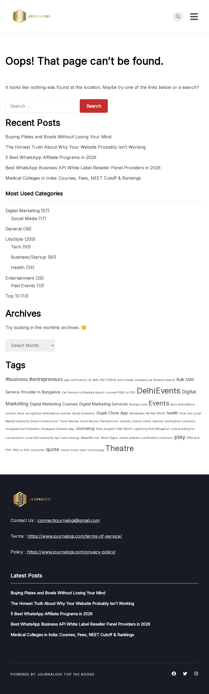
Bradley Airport (164, 380)
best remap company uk (134, 380)
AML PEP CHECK (104, 380)
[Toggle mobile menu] (194, 16)
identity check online (135, 421)
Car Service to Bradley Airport (83, 392)
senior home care (73, 450)
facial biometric (83, 413)
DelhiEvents (158, 390)
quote (52, 449)
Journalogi (85, 428)
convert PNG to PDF (120, 392)
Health (17, 267)
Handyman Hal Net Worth (147, 413)
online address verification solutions (146, 438)
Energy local (138, 404)
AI (89, 380)
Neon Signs (109, 438)
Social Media (24, 218)
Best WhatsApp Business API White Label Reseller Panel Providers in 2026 (83, 167)
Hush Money (69, 421)
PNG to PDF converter (29, 450)
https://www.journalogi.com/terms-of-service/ (74, 536)
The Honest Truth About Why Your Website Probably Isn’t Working (75, 147)
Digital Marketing (22, 210)
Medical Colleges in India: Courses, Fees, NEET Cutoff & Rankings (73, 178)
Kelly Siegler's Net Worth (114, 429)
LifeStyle (14, 239)
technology (95, 450)
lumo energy (70, 438)
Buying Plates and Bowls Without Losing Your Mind (58, 136)
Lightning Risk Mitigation (152, 429)
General (13, 229)
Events (159, 403)
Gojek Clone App (112, 412)
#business (16, 379)
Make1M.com (90, 438)
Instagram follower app (57, 429)
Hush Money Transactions (99, 421)
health (172, 412)
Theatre (120, 448)
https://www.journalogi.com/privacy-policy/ (71, 552)
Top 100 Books (79, 674)
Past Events (23, 285)
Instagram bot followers (22, 429)
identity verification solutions (173, 421)
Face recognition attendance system (44, 413)
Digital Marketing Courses (54, 404)
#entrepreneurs (46, 379)
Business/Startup (28, 257)
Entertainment (19, 278)
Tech (16, 246)
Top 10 (12, 296)
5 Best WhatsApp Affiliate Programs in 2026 (50, 157)
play (179, 436)
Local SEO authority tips (42, 438)
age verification (75, 380)
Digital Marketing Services (103, 404)
